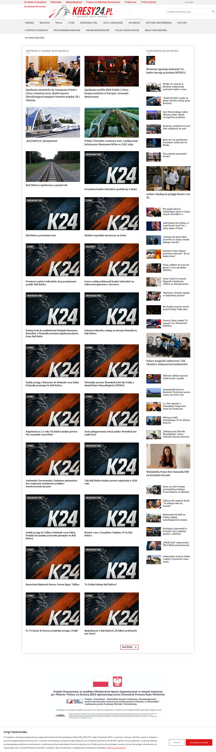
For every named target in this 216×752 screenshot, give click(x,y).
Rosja (59, 23)
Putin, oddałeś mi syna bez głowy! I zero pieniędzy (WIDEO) (176, 267)
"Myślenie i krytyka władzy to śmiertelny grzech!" (176, 294)
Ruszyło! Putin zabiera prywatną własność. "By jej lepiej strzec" (176, 253)
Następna (127, 647)
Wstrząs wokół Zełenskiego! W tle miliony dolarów (176, 420)
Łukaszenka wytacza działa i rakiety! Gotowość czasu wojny (176, 559)
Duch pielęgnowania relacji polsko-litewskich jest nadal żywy (110, 433)
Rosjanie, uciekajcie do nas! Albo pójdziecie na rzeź (176, 127)
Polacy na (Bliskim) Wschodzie (103, 2)
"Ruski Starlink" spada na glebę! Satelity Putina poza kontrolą (176, 100)
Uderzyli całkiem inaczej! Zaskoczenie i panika (175, 377)
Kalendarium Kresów (97, 30)
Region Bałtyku (88, 23)
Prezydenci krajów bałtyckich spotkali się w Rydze (110, 189)
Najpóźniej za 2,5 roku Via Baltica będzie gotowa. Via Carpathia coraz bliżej (52, 433)
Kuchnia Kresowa (34, 38)
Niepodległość (74, 2)
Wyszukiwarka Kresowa (67, 30)
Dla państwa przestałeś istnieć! (175, 155)
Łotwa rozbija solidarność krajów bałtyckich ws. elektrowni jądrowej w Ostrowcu (109, 283)
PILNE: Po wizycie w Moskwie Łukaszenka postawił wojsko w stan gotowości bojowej (174, 88)
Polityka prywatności (116, 747)
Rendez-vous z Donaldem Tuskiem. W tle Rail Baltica (108, 534)
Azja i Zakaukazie (113, 23)
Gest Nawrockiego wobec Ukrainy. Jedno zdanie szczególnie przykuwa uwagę (175, 116)
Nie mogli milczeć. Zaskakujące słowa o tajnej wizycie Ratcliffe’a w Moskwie (176, 212)
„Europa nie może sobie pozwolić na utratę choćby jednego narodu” (176, 239)
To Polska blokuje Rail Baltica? (100, 584)
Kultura (182, 23)
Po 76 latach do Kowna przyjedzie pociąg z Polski (52, 630)
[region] (108, 739)
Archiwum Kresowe (35, 6)
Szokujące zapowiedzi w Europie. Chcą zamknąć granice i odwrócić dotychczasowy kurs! (175, 532)
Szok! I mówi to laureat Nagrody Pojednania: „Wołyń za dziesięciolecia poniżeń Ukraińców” (175, 282)
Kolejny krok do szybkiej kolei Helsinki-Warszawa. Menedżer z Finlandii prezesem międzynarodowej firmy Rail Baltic (52, 333)
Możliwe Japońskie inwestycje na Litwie (105, 235)
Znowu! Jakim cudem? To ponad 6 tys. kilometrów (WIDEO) (175, 323)
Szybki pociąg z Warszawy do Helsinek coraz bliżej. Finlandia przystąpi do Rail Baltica (52, 384)
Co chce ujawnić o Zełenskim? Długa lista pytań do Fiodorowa (174, 406)
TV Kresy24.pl (148, 2)
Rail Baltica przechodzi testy (41, 235)
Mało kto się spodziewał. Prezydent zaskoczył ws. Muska (175, 142)
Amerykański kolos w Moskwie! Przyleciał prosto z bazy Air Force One (176, 392)
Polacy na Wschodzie (127, 30)
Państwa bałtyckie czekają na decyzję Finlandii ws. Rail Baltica (110, 332)
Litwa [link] (89, 200)
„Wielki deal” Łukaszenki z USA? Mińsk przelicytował (176, 543)
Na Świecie (134, 23)
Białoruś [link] (90, 247)
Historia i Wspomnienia (158, 23)
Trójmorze (130, 2)
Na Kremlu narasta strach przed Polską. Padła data (176, 308)
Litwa (71, 23)
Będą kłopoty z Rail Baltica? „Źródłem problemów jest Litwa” (110, 632)
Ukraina (29, 23)
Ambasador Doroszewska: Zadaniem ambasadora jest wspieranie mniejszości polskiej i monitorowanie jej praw (51, 483)
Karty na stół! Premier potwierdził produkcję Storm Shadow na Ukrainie (176, 489)
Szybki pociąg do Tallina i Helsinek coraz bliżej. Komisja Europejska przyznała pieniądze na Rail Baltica (51, 535)
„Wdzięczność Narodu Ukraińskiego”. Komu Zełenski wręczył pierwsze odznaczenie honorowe (176, 435)
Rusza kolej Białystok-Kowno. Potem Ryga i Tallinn (52, 584)
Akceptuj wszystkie (199, 742)
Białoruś (45, 23)
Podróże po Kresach (36, 30)
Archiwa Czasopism (35, 2)
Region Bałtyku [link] (93, 154)
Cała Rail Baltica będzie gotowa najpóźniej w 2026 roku (110, 482)
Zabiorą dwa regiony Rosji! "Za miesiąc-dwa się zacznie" (176, 503)
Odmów (176, 742)
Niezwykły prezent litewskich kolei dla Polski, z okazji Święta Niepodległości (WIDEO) (109, 384)
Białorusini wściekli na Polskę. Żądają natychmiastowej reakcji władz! (175, 518)
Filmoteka (56, 2)
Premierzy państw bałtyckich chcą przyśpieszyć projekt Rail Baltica (51, 283)
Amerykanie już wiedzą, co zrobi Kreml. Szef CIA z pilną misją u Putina (176, 225)
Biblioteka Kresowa (156, 30)
